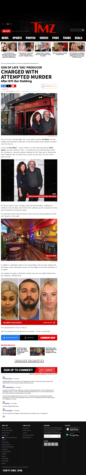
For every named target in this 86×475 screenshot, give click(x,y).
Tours (67, 38)
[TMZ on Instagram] (11, 24)
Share (11, 337)
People (4, 456)
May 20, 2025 (9, 91)
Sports (17, 38)
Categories (5, 449)
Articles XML (5, 442)
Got (6, 31)
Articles (4, 440)
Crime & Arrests (33, 361)
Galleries (4, 454)
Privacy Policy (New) (7, 430)
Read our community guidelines (38, 374)
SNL (41, 361)
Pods (55, 38)
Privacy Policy (47, 432)
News (5, 38)
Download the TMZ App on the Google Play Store (72, 435)
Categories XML (6, 451)
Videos (44, 38)
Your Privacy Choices (11, 437)
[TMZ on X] (5, 24)
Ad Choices (5, 435)
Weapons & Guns (20, 361)
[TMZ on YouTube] (53, 444)
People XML (5, 458)
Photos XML (5, 461)
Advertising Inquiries (28, 435)
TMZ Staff (5, 89)
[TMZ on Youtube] (8, 24)
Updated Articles (6, 444)
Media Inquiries (27, 437)
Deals (78, 38)
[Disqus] (29, 396)
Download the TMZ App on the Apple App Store (72, 429)
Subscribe (59, 436)
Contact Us (26, 428)
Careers (25, 432)
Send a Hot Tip (27, 430)
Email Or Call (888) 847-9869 (20, 31)
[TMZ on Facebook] (2, 24)
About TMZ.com (6, 428)
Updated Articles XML (8, 447)
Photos (31, 38)
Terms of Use (5, 432)
